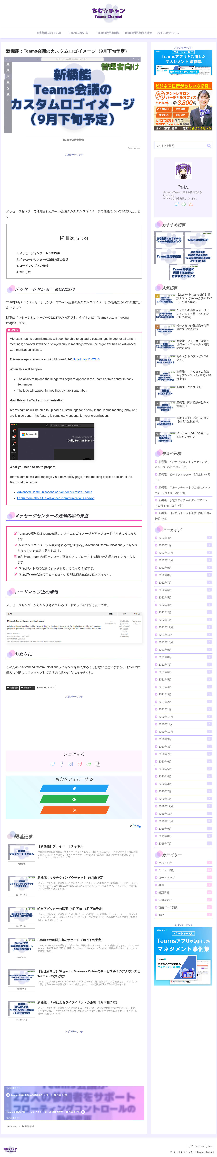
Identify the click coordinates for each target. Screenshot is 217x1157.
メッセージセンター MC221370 (39, 253)
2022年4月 (184, 605)
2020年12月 (184, 716)
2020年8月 (184, 746)
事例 (184, 885)
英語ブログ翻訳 (184, 907)
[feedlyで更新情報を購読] (74, 799)
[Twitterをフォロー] (74, 788)
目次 (70, 238)
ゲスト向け (184, 862)
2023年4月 (184, 537)
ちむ (183, 187)
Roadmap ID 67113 (86, 359)
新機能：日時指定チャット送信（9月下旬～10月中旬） (183, 516)
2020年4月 (184, 776)
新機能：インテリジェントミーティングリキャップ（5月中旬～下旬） (182, 464)
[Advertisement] (74, 180)
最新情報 (14, 687)
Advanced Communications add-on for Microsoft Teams (54, 492)
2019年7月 (184, 843)
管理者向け (29, 687)
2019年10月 (184, 821)
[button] (209, 145)
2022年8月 (184, 575)
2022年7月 (184, 582)
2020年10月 (184, 731)
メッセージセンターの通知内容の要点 (43, 259)
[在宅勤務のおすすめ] (168, 239)
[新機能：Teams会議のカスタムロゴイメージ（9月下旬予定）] (70, 764)
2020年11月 (184, 724)
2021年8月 (184, 657)
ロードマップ (184, 877)
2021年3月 (184, 694)
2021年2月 (184, 702)
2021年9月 (184, 649)
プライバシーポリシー (200, 1146)
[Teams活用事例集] (168, 256)
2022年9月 (184, 567)
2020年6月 (184, 761)
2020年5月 (184, 769)
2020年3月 (184, 784)
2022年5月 (184, 597)
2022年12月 (184, 552)
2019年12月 (184, 806)
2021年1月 (184, 709)
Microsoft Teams (46, 687)
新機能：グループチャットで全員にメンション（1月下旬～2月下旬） (182, 490)
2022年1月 (184, 619)
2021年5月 (184, 679)
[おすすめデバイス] (183, 272)
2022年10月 (184, 560)
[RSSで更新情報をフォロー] (75, 810)
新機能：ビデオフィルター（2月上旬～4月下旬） (182, 477)
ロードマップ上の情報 (33, 265)
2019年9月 (184, 828)
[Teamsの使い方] (198, 239)
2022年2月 (184, 612)
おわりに (25, 272)
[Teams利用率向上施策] (198, 256)
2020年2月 (184, 791)
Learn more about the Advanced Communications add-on (55, 498)
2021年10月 (184, 642)
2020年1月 (184, 798)
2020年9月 (184, 739)
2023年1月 (184, 545)
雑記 (184, 915)
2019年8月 (184, 836)
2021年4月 (184, 687)
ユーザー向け (185, 870)
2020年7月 (184, 754)
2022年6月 (184, 590)
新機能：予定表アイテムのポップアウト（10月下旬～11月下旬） (181, 503)
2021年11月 (184, 634)
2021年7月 (184, 664)
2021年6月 (184, 672)
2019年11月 (184, 813)
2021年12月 (184, 627)
